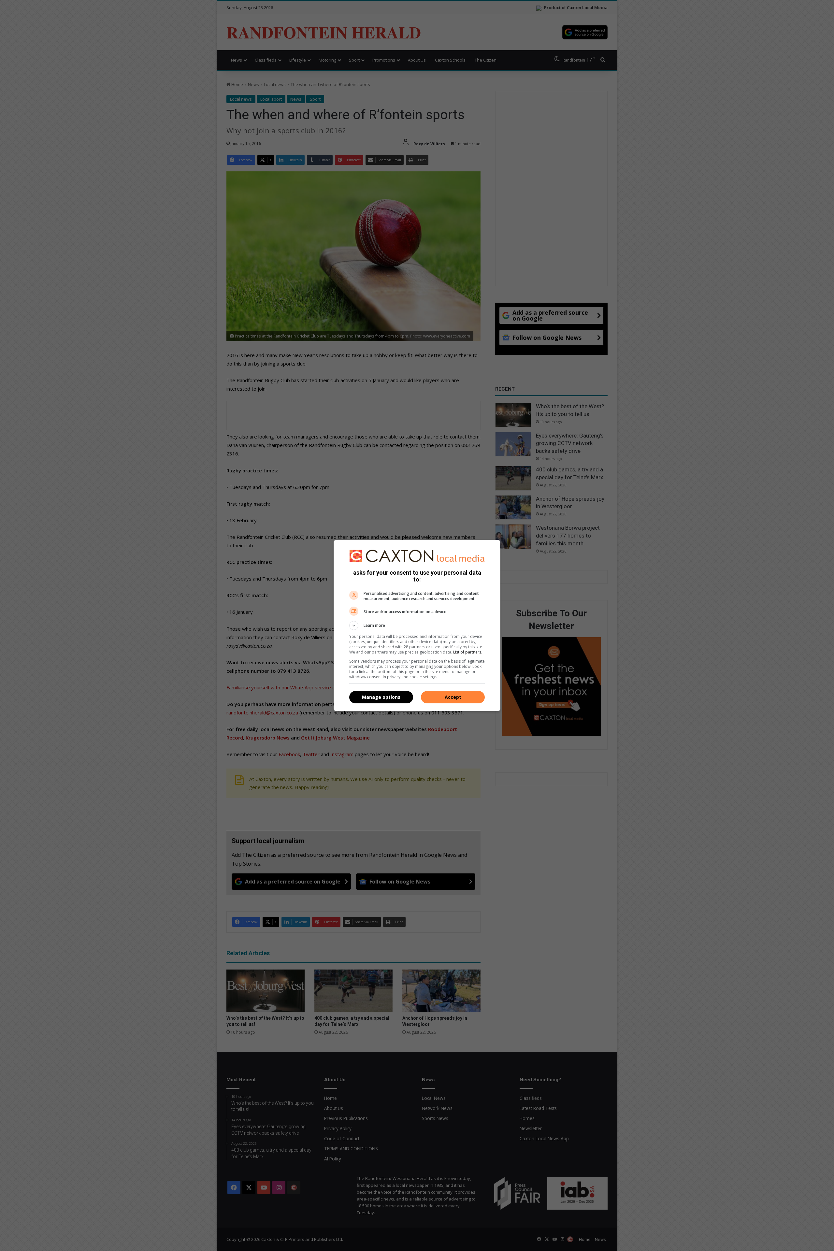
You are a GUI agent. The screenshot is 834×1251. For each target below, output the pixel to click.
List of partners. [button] (467, 652)
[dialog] (417, 625)
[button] (417, 625)
